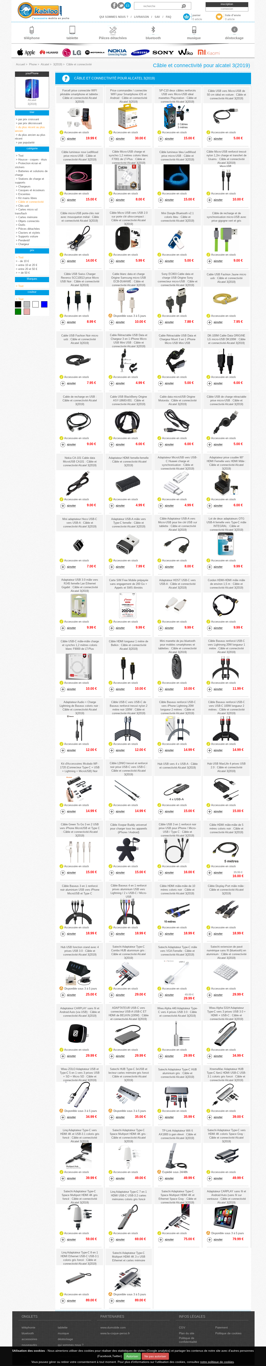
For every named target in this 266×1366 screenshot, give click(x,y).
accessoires (29, 1339)
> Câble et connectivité (29, 201)
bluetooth (28, 1333)
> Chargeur (22, 244)
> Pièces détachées (27, 228)
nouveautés (29, 1345)
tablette (63, 1327)
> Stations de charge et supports (29, 180)
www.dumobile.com (113, 1327)
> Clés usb (22, 205)
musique (63, 1333)
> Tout (19, 155)
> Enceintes (22, 194)
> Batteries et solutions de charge (31, 173)
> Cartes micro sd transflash (26, 211)
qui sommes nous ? (71, 1345)
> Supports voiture (26, 236)
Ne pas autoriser (155, 1356)
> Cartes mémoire (26, 217)
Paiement (221, 1327)
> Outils (20, 224)
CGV (182, 1327)
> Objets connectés (27, 221)
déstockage (65, 1339)
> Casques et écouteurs (30, 190)
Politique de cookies (228, 1333)
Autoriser (132, 1356)
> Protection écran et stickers (28, 165)
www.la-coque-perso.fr (115, 1333)
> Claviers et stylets (27, 232)
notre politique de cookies (217, 1362)
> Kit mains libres (26, 198)
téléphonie (28, 1327)
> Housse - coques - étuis (31, 159)
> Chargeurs (23, 186)
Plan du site (186, 1333)
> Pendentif (22, 240)
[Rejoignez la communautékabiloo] (114, 5)
